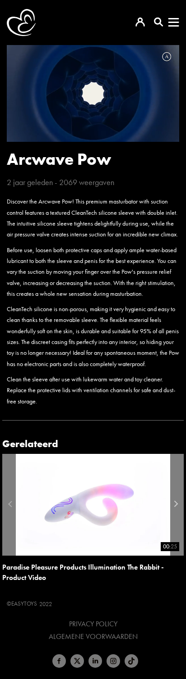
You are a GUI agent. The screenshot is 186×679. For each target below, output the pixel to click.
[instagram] (113, 661)
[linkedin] (95, 661)
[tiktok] (131, 661)
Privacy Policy (93, 624)
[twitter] (77, 661)
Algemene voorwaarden (93, 636)
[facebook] (59, 661)
